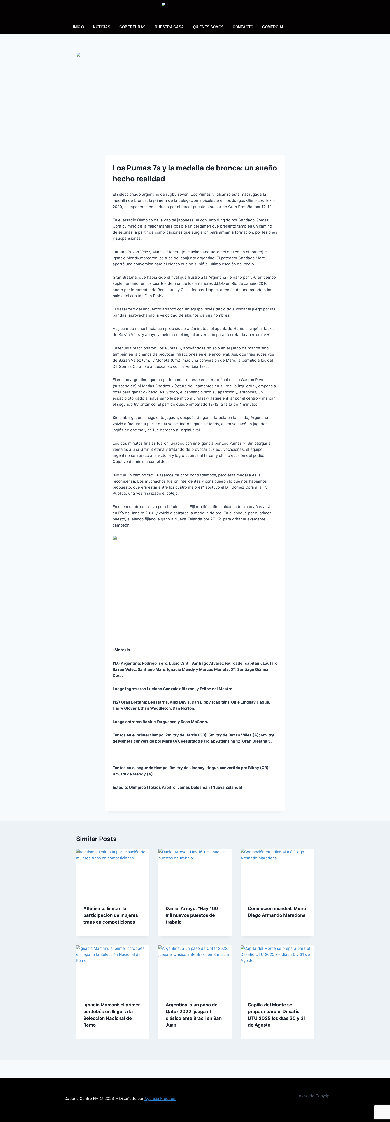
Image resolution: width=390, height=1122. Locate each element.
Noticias (101, 27)
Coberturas (132, 27)
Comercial (273, 27)
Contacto (243, 27)
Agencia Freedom (160, 1098)
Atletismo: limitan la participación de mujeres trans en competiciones (110, 915)
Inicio (78, 27)
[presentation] (112, 873)
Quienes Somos (208, 27)
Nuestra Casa (169, 27)
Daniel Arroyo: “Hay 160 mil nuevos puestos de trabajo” (192, 915)
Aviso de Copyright (316, 1096)
